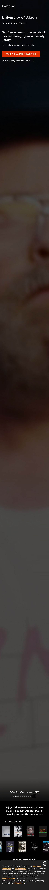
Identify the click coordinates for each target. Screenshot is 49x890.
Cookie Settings (8, 878)
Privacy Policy (20, 869)
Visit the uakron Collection (21, 54)
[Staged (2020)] (24, 796)
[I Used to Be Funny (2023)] (13, 796)
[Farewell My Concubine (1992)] (28, 796)
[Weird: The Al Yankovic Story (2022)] (17, 796)
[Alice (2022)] (22, 796)
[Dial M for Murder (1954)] (26, 796)
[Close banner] (45, 863)
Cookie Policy (18, 883)
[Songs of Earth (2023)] (20, 796)
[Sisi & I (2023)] (30, 796)
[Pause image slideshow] (34, 796)
